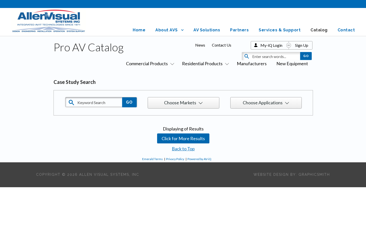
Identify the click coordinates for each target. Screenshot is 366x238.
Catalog (319, 30)
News (200, 45)
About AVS (166, 30)
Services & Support (280, 30)
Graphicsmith (314, 175)
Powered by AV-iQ (199, 159)
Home (139, 30)
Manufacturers (252, 63)
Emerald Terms (152, 159)
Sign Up (301, 45)
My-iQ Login (271, 45)
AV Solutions (206, 30)
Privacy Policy (175, 159)
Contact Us (221, 45)
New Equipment (292, 63)
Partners (239, 30)
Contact (346, 30)
